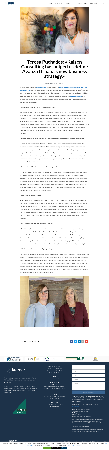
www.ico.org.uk (75, 406)
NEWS (102, 3)
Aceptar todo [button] (47, 447)
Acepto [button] (64, 447)
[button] (71, 341)
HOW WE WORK (82, 3)
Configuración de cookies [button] (74, 445)
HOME (50, 3)
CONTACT (93, 3)
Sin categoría (61, 83)
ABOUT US (69, 3)
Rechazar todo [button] (56, 447)
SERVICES (58, 3)
